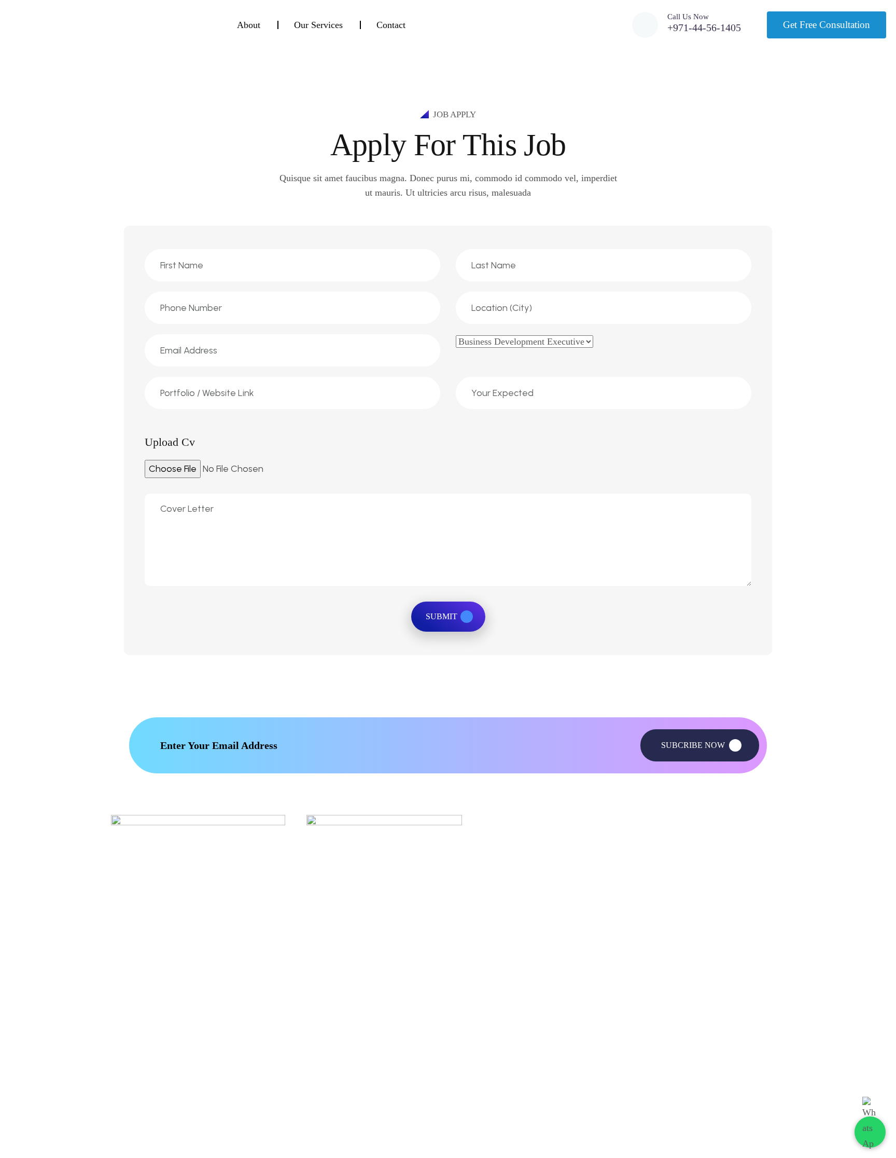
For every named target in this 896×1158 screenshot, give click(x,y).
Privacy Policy (500, 1031)
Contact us (324, 1088)
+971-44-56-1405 (704, 27)
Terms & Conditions (509, 1059)
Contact (390, 25)
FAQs (486, 1002)
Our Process (647, 1031)
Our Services (318, 25)
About (248, 25)
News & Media (331, 1059)
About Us (322, 1002)
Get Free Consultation (826, 24)
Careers (639, 1002)
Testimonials (647, 1059)
